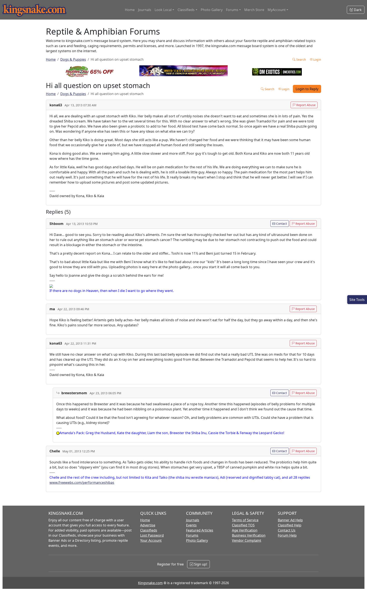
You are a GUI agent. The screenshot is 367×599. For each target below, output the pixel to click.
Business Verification (248, 535)
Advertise (147, 525)
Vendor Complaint (246, 540)
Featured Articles (199, 530)
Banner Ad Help (290, 520)
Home (130, 9)
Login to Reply (307, 89)
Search (300, 60)
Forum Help (287, 535)
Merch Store (254, 9)
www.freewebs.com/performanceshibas (81, 482)
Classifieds (148, 530)
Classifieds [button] (186, 9)
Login (316, 60)
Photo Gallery (212, 9)
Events (191, 525)
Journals (144, 9)
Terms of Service (245, 520)
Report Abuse (305, 105)
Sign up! (200, 564)
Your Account (151, 540)
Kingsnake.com (150, 583)
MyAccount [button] (277, 9)
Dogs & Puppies (73, 59)
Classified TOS (243, 525)
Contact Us (286, 530)
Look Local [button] (163, 9)
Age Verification (244, 530)
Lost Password (152, 535)
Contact (281, 224)
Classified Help (289, 525)
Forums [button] (232, 9)
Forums (192, 535)
